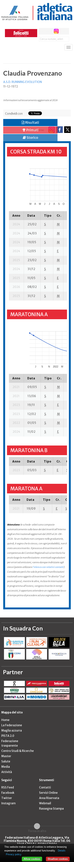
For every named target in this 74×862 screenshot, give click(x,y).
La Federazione (11, 725)
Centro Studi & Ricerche (17, 751)
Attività (6, 772)
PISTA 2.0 (7, 736)
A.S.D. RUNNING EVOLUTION (22, 82)
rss (63, 31)
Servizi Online (48, 793)
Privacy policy (13, 854)
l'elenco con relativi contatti (48, 567)
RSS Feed (7, 787)
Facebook (7, 793)
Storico (32, 137)
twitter (49, 31)
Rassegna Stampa (51, 808)
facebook (42, 31)
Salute (5, 761)
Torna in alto (37, 831)
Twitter (6, 798)
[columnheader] (16, 215)
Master (6, 756)
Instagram (8, 803)
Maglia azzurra (11, 730)
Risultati (31, 122)
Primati (32, 130)
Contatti (45, 787)
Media (5, 766)
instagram (56, 31)
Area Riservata (49, 798)
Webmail (45, 803)
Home (5, 720)
